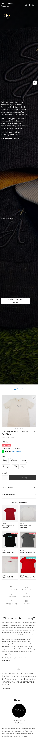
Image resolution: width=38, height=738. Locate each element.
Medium (14, 460)
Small (5, 460)
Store (3, 437)
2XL (15, 467)
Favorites (26, 597)
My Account (26, 590)
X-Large (6, 467)
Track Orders (11, 597)
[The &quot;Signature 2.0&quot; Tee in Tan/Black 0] (19, 411)
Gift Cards (26, 604)
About (10, 3)
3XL (22, 467)
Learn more (16, 451)
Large (24, 460)
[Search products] (35, 83)
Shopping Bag (11, 604)
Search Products (11, 590)
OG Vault (11, 437)
